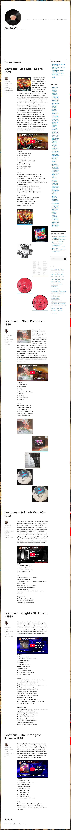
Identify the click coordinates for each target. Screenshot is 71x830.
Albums (34, 20)
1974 (56, 269)
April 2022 (54, 163)
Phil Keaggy (54, 303)
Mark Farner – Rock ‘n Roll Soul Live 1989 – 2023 (59, 241)
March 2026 (54, 94)
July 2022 (54, 158)
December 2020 (55, 186)
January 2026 (55, 97)
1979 (59, 271)
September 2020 (55, 190)
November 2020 (55, 187)
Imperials (53, 293)
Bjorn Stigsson (8, 341)
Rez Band (63, 305)
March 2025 (54, 112)
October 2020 (55, 189)
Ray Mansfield (8, 81)
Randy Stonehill (62, 303)
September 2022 (55, 155)
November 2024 (55, 118)
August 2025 (55, 104)
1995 (59, 281)
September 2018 (55, 225)
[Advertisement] (36, 48)
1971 (52, 269)
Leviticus (11, 90)
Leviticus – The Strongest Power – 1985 (23, 736)
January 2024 (55, 132)
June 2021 (54, 177)
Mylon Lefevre (54, 301)
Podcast (53, 20)
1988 (63, 276)
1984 (62, 274)
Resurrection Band (55, 305)
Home (28, 20)
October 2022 (55, 154)
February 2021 (55, 183)
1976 (62, 269)
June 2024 (54, 125)
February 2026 (55, 96)
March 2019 (54, 216)
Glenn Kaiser (63, 291)
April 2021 (54, 180)
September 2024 (55, 120)
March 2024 (54, 129)
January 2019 (55, 219)
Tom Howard (54, 313)
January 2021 (55, 184)
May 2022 (54, 161)
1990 (56, 279)
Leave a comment (9, 92)
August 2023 (55, 139)
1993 (52, 281)
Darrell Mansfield (55, 288)
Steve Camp (59, 308)
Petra (60, 301)
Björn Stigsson (10, 339)
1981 (5, 531)
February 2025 (55, 113)
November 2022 (55, 152)
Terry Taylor (60, 310)
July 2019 (54, 210)
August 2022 (55, 157)
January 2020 (55, 202)
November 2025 (55, 100)
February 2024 (55, 131)
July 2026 (54, 88)
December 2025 (55, 99)
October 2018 (55, 224)
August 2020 (55, 192)
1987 (59, 276)
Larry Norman (60, 293)
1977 (52, 271)
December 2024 (55, 116)
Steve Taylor (54, 310)
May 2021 (54, 178)
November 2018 (55, 222)
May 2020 (54, 196)
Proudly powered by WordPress (18, 824)
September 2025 (55, 103)
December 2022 (55, 151)
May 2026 (54, 91)
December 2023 (55, 133)
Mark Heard (57, 296)
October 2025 (55, 102)
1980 (63, 271)
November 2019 (55, 205)
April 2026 (54, 93)
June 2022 (54, 160)
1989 (6, 631)
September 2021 (55, 173)
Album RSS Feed (61, 20)
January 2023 (55, 149)
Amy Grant (53, 284)
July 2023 (54, 141)
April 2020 (54, 197)
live (52, 296)
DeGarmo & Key (55, 291)
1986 (56, 276)
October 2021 (55, 171)
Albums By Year (42, 20)
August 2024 (55, 122)
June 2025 (54, 107)
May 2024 (54, 126)
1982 (56, 274)
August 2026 (55, 87)
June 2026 (54, 90)
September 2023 (55, 138)
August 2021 (54, 174)
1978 (56, 271)
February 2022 (55, 165)
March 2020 (54, 199)
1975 (59, 269)
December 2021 (55, 168)
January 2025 (55, 115)
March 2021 (54, 181)
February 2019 (55, 218)
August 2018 (54, 226)
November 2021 (55, 170)
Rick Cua (53, 308)
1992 (62, 279)
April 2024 (54, 128)
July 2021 (54, 176)
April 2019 (54, 215)
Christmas (60, 284)
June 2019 (54, 212)
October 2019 (55, 206)
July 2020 (54, 193)
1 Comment (7, 344)
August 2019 (55, 209)
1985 (6, 339)
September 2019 (55, 208)
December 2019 (55, 203)
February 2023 (55, 148)
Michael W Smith (55, 298)
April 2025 (54, 110)
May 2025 (54, 109)
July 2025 (54, 106)
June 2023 (54, 142)
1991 (59, 279)
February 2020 (55, 200)
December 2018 (55, 221)
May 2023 (54, 144)
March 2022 (54, 164)
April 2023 (54, 145)
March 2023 (54, 147)
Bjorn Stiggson (10, 531)
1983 (6, 87)
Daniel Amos (54, 286)
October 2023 (55, 136)
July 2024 (54, 123)
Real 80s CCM (12, 28)
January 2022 (55, 167)
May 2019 (54, 213)
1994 (56, 281)
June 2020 (54, 194)
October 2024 (55, 119)
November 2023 (55, 135)
